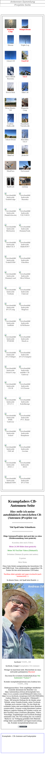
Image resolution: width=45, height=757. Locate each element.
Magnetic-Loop (25, 102)
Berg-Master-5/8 (10, 102)
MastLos (25, 341)
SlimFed (10, 149)
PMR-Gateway (10, 420)
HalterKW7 (25, 247)
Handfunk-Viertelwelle (25, 118)
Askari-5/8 (10, 55)
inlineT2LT (10, 247)
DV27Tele (25, 483)
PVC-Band (25, 420)
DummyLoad (10, 278)
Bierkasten (10, 231)
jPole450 (25, 149)
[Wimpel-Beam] (25, 23)
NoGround (25, 165)
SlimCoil (25, 86)
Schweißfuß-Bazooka (10, 71)
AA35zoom (25, 388)
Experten (22, 558)
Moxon (10, 39)
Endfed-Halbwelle (10, 118)
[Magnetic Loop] (10, 23)
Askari (10, 435)
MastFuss (10, 165)
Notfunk (10, 294)
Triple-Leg (25, 39)
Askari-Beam (10, 133)
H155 (25, 467)
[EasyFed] (25, 55)
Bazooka (25, 199)
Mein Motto (22, 562)
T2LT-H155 (25, 215)
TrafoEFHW (11, 262)
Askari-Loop (11, 372)
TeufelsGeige (10, 199)
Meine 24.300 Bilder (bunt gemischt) (22, 547)
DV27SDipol (10, 357)
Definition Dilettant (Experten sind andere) (22, 554)
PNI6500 (10, 341)
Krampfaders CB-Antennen (29, 666)
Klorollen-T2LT (25, 133)
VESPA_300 (26, 662)
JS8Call (11, 451)
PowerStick (10, 86)
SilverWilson (25, 278)
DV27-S (10, 404)
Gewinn (25, 451)
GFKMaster (25, 325)
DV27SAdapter (25, 357)
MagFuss (24, 310)
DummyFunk (25, 231)
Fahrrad (25, 294)
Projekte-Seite (22, 5)
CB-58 (10, 388)
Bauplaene (25, 435)
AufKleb (10, 325)
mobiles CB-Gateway (25, 372)
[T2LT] (25, 71)
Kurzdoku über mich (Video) (22, 543)
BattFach (10, 181)
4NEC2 (11, 467)
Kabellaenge (25, 404)
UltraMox (25, 262)
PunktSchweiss (10, 215)
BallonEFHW (10, 483)
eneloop (25, 181)
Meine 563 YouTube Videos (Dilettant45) (23, 550)
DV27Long (10, 310)
